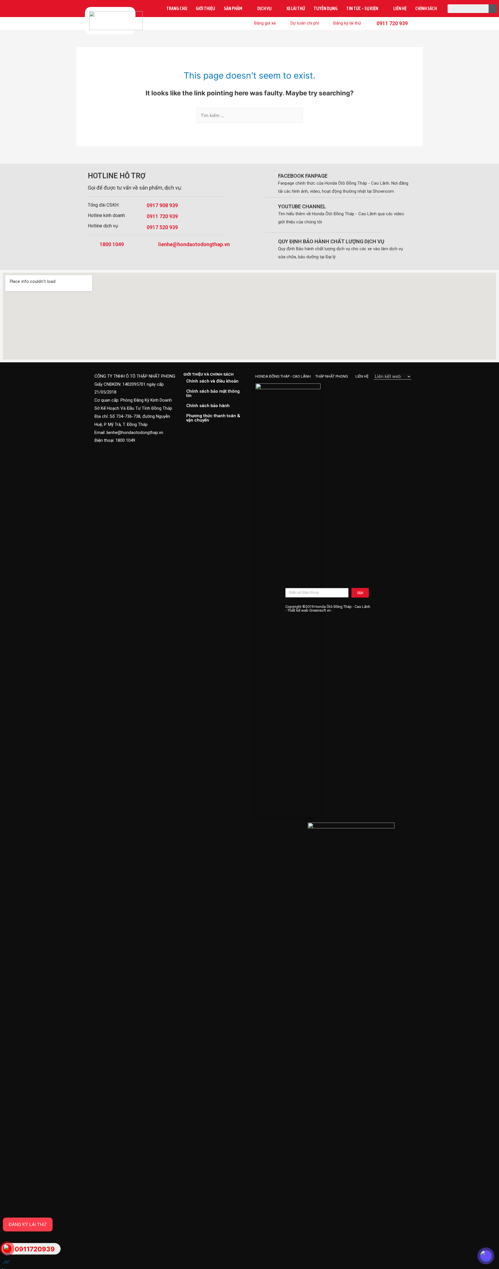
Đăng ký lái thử (28, 1224)
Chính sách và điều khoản (212, 381)
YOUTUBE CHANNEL (302, 206)
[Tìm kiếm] (493, 8)
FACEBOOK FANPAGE (302, 176)
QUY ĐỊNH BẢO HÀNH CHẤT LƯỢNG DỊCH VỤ (331, 241)
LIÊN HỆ (361, 376)
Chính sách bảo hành (208, 405)
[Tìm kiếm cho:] (249, 115)
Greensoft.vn (320, 610)
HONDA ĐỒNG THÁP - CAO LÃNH (283, 376)
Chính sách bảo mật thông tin (213, 393)
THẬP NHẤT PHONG (331, 376)
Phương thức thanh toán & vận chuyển (213, 418)
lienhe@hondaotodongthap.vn (194, 244)
